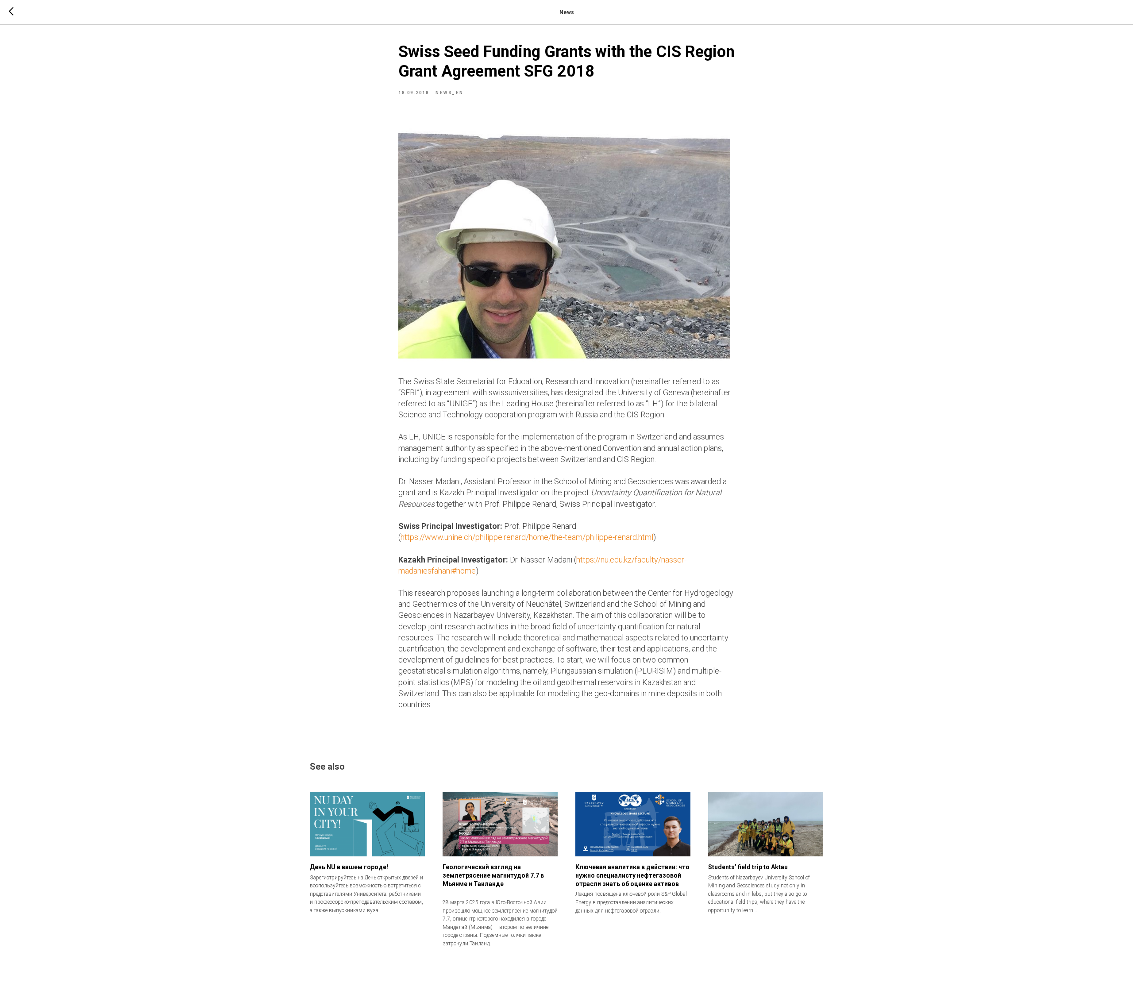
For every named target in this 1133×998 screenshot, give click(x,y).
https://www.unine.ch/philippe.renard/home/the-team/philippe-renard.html (527, 537)
